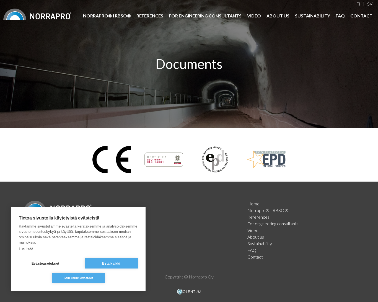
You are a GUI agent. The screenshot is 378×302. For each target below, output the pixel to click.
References (149, 15)
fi (358, 3)
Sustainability (312, 15)
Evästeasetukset (45, 263)
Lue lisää (26, 249)
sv (369, 3)
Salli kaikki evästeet (78, 278)
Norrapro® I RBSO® (107, 15)
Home (253, 203)
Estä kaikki (111, 263)
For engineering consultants (205, 15)
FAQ (340, 15)
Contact (361, 15)
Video (254, 15)
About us (277, 15)
